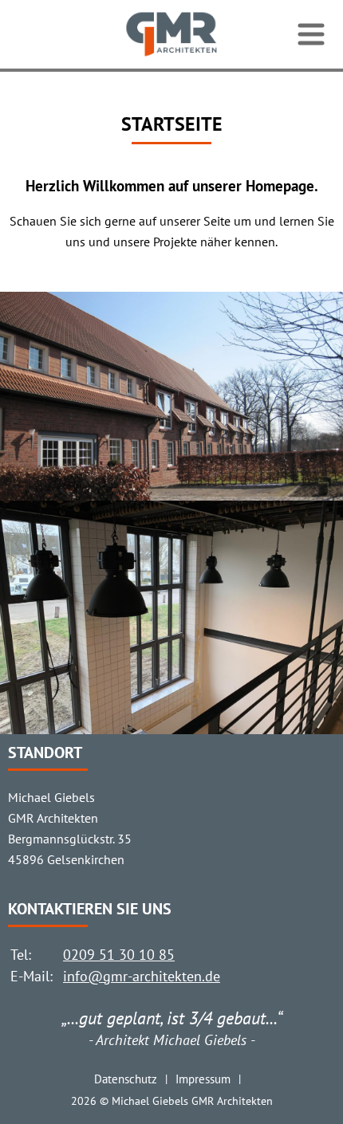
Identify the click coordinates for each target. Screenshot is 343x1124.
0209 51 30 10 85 (119, 954)
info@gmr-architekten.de (141, 976)
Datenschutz (125, 1078)
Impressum (203, 1078)
